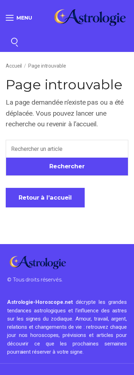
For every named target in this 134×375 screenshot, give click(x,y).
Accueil (14, 66)
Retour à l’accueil (45, 197)
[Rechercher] (14, 41)
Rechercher (67, 166)
